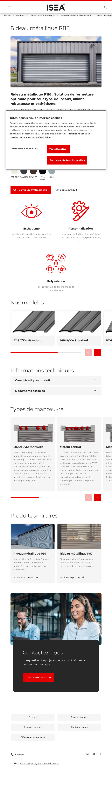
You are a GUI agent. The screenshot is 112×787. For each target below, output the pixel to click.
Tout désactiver (58, 149)
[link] (9, 15)
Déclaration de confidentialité (35, 137)
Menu (15, 7)
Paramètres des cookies (23, 148)
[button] (97, 352)
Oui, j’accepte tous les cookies (67, 160)
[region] (56, 140)
